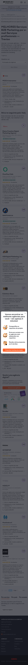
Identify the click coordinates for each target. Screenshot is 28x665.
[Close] (25, 313)
